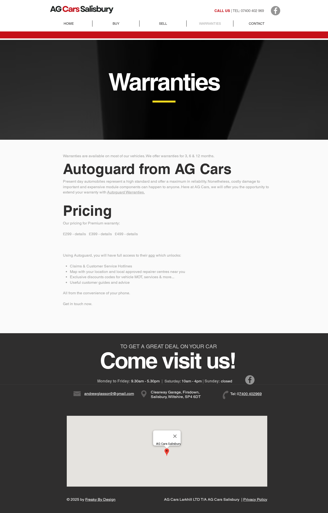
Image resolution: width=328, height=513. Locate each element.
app (151, 255)
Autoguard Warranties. (126, 192)
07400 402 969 (252, 11)
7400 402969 (250, 394)
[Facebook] (275, 10)
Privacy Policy (255, 499)
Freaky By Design (100, 499)
